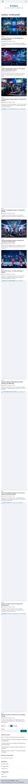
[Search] (26, 1)
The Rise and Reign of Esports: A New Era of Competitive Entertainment (12, 241)
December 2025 (4, 763)
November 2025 (4, 766)
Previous (2, 726)
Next (16, 726)
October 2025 (4, 768)
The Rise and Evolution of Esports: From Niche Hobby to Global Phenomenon (13, 69)
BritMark (14, 6)
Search (3, 729)
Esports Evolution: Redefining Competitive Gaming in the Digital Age (12, 382)
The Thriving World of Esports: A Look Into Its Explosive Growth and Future (13, 493)
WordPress (21, 782)
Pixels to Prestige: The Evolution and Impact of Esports (13, 737)
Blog (2, 36)
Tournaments (4, 776)
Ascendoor (8, 782)
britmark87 (4, 41)
